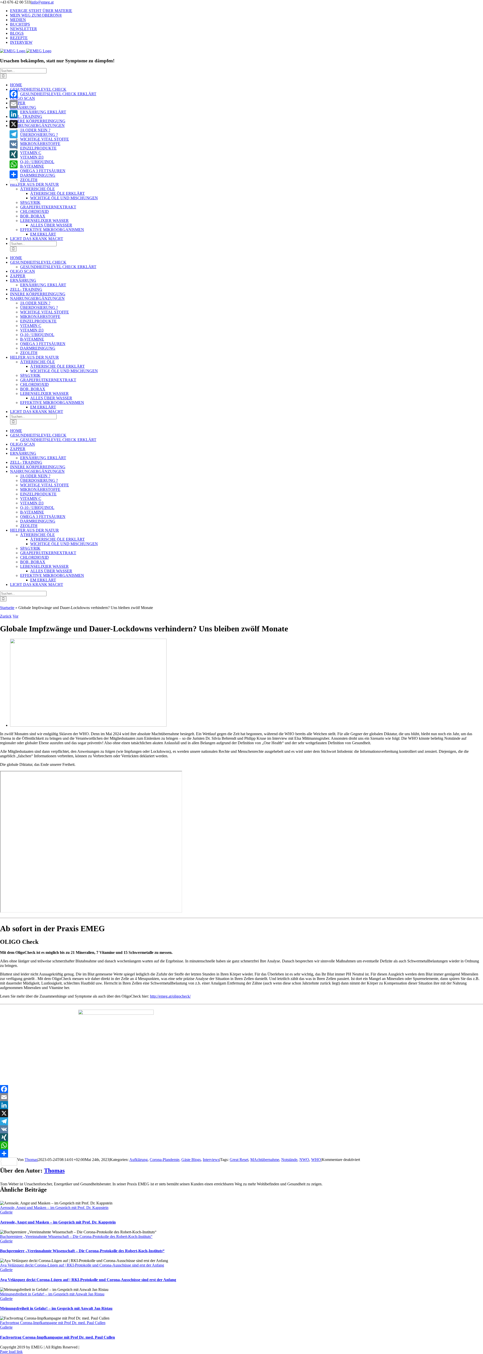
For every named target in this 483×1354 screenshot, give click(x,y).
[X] (241, 1113)
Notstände (289, 1159)
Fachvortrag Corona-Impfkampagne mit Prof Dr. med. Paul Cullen (52, 1323)
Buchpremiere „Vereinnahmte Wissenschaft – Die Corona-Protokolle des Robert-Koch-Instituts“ (76, 1236)
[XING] (241, 1137)
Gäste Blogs (191, 1159)
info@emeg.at (42, 2)
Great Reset (239, 1159)
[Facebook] (241, 1089)
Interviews (211, 1159)
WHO (316, 1159)
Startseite (7, 607)
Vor (15, 616)
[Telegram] (241, 1121)
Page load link (11, 1351)
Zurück (6, 616)
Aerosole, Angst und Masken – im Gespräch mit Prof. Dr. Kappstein (54, 1207)
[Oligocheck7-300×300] (116, 1013)
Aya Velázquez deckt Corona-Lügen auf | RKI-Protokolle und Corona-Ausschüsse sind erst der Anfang (82, 1265)
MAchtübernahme (264, 1159)
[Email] (241, 1097)
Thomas (31, 1159)
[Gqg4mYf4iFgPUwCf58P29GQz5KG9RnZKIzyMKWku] (88, 725)
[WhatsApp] (241, 1145)
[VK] (241, 1129)
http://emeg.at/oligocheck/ (170, 996)
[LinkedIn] (241, 1105)
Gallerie (6, 1212)
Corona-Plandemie (164, 1159)
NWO (304, 1159)
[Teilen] (241, 1153)
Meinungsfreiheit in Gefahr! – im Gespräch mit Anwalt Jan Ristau (52, 1294)
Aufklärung (138, 1159)
